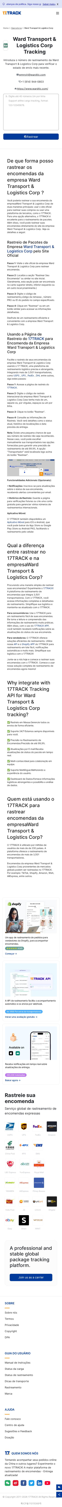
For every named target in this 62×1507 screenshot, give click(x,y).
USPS (17, 375)
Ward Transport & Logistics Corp (30, 248)
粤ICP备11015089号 (31, 1503)
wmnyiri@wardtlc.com (32, 74)
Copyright (11, 1331)
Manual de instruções (17, 1362)
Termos (9, 1318)
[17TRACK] (12, 13)
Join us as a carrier (31, 1277)
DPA (7, 1337)
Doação (9, 1437)
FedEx (31, 375)
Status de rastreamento (19, 1375)
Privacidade (12, 1325)
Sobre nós (11, 1312)
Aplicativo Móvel (15, 522)
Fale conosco (13, 1418)
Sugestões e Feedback (18, 1431)
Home (6, 28)
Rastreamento (13, 1387)
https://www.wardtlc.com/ (32, 88)
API (15, 644)
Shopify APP (28, 644)
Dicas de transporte (17, 1381)
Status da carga (14, 1368)
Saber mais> (49, 4)
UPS (23, 375)
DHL (38, 375)
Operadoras (16, 28)
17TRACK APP (41, 625)
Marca (8, 1393)
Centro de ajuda (14, 1425)
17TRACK (36, 338)
